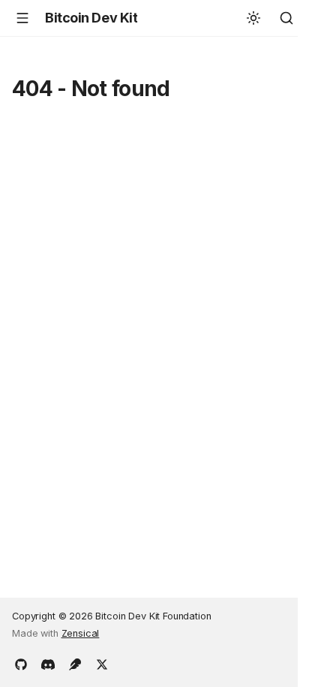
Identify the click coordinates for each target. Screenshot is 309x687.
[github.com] (21, 663)
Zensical (81, 633)
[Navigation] (22, 18)
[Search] (286, 18)
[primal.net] (75, 663)
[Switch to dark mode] (253, 18)
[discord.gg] (48, 663)
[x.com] (102, 663)
